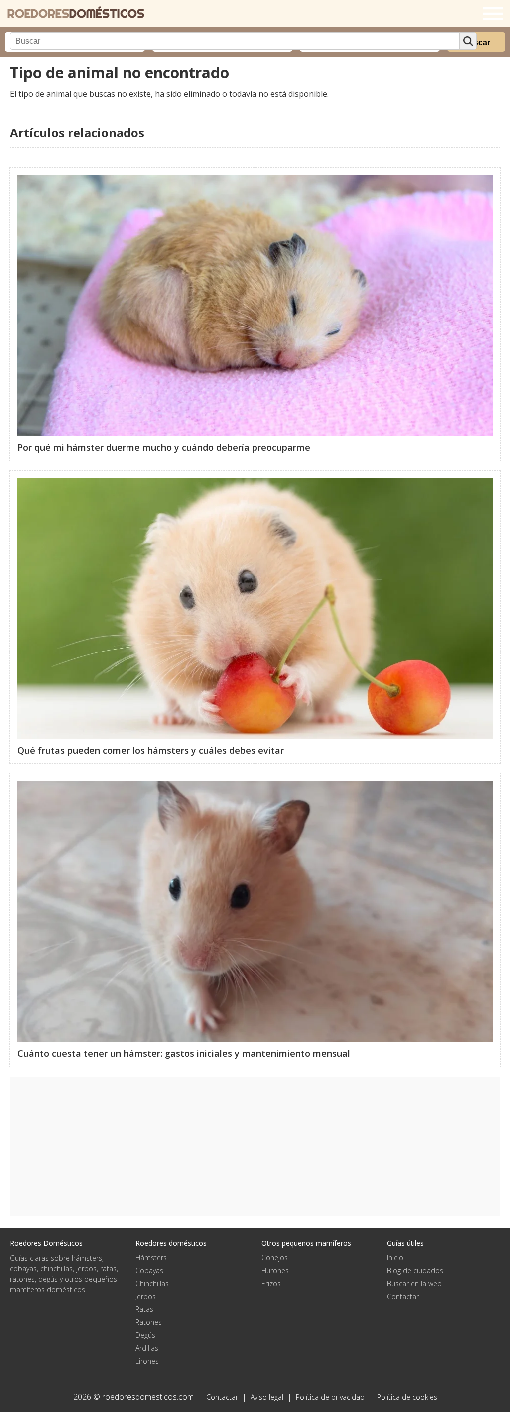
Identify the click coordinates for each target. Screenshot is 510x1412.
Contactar (403, 1296)
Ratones (148, 1322)
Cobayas (149, 1270)
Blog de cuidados (415, 1270)
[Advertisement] (255, 1146)
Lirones (147, 1361)
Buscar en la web (414, 1283)
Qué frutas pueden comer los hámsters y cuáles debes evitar (150, 750)
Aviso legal (267, 1397)
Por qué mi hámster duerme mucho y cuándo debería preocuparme (163, 447)
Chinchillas (152, 1283)
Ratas (144, 1309)
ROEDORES (75, 13)
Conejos (274, 1257)
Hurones (275, 1270)
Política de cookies (407, 1397)
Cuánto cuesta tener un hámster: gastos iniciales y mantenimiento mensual (183, 1053)
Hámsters (151, 1257)
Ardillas (146, 1348)
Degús (145, 1335)
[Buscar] (468, 41)
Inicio (395, 1257)
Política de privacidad (330, 1397)
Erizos (271, 1283)
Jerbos (145, 1296)
